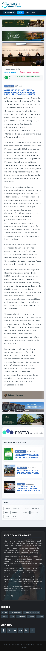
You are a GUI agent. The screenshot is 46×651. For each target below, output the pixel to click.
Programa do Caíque (31, 612)
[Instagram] (9, 630)
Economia (20, 451)
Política (4, 617)
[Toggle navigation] (41, 4)
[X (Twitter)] (14, 630)
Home (4, 612)
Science (26, 512)
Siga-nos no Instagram (30, 72)
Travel (14, 517)
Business (16, 508)
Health (7, 512)
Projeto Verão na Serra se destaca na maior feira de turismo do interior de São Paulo (28, 472)
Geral (20, 484)
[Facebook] (3, 630)
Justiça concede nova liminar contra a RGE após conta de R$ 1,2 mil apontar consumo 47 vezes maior (28, 488)
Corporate (25, 508)
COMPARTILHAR (10, 72)
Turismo (9, 86)
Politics (7, 508)
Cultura (40, 617)
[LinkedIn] (26, 630)
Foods (6, 517)
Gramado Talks (15, 612)
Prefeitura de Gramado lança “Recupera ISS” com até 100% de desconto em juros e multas (27, 455)
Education (16, 512)
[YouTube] (20, 630)
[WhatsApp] (32, 630)
